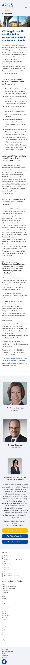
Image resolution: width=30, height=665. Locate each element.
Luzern (3, 610)
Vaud (3, 635)
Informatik (7, 564)
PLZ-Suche (5, 649)
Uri (2, 633)
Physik (6, 558)
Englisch (5, 570)
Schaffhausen (5, 620)
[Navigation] (26, 7)
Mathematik (7, 556)
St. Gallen (4, 627)
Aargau (4, 584)
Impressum (5, 657)
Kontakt (4, 653)
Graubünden (5, 604)
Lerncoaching (8, 574)
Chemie (6, 562)
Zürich (3, 641)
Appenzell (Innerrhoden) (9, 588)
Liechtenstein (5, 608)
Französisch (7, 566)
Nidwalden (5, 614)
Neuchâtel (4, 612)
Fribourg (4, 596)
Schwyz (4, 623)
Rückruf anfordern (16, 536)
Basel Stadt (5, 592)
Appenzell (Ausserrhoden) (9, 586)
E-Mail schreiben (16, 542)
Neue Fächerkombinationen (12, 576)
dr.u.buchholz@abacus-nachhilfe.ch (14, 361)
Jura (3, 606)
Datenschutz (5, 655)
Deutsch (6, 568)
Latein (6, 572)
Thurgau (4, 629)
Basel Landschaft (6, 590)
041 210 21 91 (16, 530)
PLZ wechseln (7, 13)
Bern (3, 594)
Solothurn (4, 625)
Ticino (3, 631)
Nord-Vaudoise (6, 616)
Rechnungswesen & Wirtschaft (13, 560)
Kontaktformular (13, 358)
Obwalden (5, 618)
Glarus (3, 602)
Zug (3, 639)
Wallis (3, 637)
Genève (4, 598)
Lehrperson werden (7, 651)
